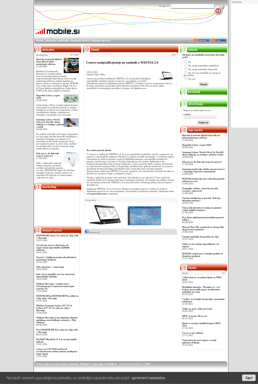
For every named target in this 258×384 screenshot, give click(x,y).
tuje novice (195, 130)
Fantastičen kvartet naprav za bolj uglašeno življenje (199, 341)
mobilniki (63, 40)
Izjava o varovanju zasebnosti (61, 363)
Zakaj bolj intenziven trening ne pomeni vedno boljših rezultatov (201, 208)
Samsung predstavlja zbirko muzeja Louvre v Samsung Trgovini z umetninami (203, 170)
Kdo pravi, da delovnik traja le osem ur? (47, 154)
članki (191, 267)
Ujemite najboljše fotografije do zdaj (200, 236)
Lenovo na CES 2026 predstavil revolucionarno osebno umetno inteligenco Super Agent (56, 351)
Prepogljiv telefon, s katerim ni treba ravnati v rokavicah (200, 189)
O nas (39, 363)
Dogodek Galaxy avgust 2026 (196, 145)
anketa (192, 49)
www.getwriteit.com (96, 193)
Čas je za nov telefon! (192, 333)
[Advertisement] (245, 66)
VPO (147, 363)
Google (162, 6)
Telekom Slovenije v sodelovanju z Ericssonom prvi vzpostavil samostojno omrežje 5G (55, 286)
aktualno (51, 40)
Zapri (248, 378)
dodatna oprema (101, 40)
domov (40, 40)
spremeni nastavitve (148, 377)
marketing (237, 2)
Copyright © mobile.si (104, 363)
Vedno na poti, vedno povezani (197, 309)
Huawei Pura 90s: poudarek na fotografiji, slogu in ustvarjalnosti (203, 228)
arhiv (76, 55)
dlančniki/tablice (80, 40)
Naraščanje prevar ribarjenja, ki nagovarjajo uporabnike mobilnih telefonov (52, 247)
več (71, 55)
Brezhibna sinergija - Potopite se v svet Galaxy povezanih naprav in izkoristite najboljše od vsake (201, 289)
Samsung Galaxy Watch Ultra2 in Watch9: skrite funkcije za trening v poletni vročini (50, 123)
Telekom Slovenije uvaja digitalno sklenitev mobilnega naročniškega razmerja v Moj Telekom (57, 320)
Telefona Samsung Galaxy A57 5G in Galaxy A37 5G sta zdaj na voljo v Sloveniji (54, 308)
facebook (193, 92)
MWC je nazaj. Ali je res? (194, 316)
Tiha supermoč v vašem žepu (50, 267)
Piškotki (84, 363)
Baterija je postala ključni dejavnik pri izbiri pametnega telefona (49, 61)
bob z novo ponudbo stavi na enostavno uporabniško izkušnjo (55, 275)
